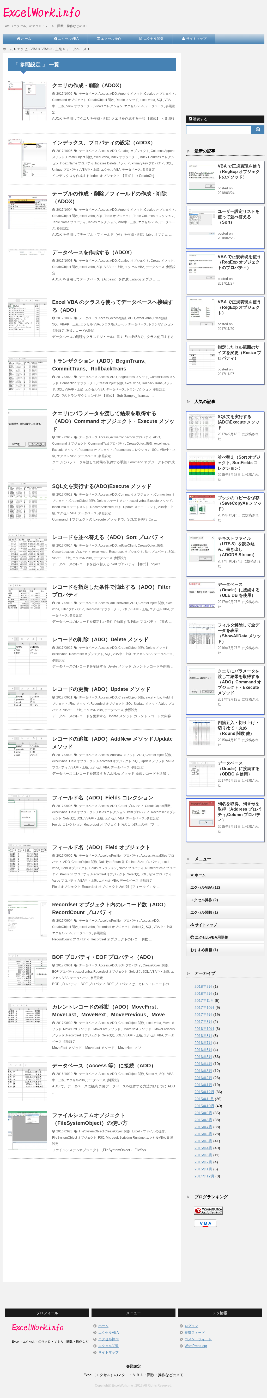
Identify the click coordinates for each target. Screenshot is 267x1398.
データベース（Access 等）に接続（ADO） (104, 1065)
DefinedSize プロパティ (143, 862)
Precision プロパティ (75, 874)
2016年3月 (203, 1071)
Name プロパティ (131, 868)
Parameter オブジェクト (95, 450)
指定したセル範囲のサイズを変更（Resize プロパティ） (239, 352)
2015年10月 (204, 1106)
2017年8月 (203, 1021)
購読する (200, 119)
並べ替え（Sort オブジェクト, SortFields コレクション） (239, 462)
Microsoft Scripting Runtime (125, 1137)
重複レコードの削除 (80, 330)
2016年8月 (203, 1036)
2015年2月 (203, 1162)
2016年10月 (204, 1029)
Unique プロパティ (65, 169)
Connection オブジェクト (78, 383)
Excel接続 (160, 318)
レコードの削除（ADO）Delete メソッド (100, 639)
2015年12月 (204, 1092)
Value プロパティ (64, 880)
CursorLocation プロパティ (71, 552)
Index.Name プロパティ (77, 163)
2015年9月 (203, 1113)
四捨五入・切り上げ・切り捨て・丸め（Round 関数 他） (238, 728)
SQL (160, 100)
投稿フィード (195, 1333)
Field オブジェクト (82, 761)
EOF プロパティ (63, 971)
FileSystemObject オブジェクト (74, 1137)
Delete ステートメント (113, 501)
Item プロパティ (138, 812)
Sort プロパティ (156, 552)
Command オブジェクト (69, 100)
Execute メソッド (64, 450)
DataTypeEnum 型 (112, 862)
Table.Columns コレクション (153, 216)
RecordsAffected (102, 507)
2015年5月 (203, 1141)
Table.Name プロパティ (69, 222)
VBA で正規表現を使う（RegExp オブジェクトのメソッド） (239, 171)
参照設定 (148, 169)
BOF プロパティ (129, 965)
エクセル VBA (134, 106)
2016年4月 (203, 1064)
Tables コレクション (101, 222)
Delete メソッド (127, 100)
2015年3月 (203, 1155)
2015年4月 (203, 1148)
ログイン (191, 1326)
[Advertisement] (92, 1214)
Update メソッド (146, 704)
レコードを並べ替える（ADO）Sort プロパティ (108, 537)
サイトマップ (108, 1352)
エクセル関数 (108, 1346)
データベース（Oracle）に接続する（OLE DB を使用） (239, 590)
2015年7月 (203, 1127)
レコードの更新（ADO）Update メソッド (101, 689)
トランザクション (160, 324)
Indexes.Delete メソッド (112, 163)
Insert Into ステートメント (70, 507)
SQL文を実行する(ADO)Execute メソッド (101, 486)
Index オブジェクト (124, 157)
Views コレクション (108, 106)
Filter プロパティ (72, 609)
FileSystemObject (91, 1131)
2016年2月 (203, 1078)
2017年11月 (204, 1000)
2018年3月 (203, 986)
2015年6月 (203, 1134)
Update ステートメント (139, 507)
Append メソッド (130, 93)
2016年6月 (203, 1050)
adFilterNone (119, 603)
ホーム (103, 1326)
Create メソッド (162, 260)
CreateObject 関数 (101, 100)
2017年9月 (203, 1014)
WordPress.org (196, 1346)
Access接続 (118, 318)
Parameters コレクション (132, 450)
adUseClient (127, 545)
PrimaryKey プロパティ (147, 163)
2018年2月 (203, 993)
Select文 (69, 818)
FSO (101, 1137)
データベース (88, 93)
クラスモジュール (113, 324)
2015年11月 (204, 1099)
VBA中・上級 (90, 169)
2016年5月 (203, 1057)
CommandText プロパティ (106, 443)
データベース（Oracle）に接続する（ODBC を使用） (239, 768)
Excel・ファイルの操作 (148, 1131)
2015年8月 (203, 1120)
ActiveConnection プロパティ (130, 437)
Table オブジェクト (118, 216)
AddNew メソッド (123, 755)
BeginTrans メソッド (133, 377)
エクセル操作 (108, 1339)
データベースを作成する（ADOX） (93, 252)
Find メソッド (79, 704)
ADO (113, 93)
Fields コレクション (111, 812)
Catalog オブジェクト (159, 93)
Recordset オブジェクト (126, 552)
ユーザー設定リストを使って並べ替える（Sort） (238, 217)
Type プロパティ (160, 874)
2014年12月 (204, 1176)
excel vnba (147, 100)
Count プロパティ (130, 806)
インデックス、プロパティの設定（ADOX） (104, 142)
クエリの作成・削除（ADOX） (88, 85)
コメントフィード (198, 1339)
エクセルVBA (75, 1080)
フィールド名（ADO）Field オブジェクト (101, 847)
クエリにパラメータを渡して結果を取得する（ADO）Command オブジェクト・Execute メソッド (113, 421)
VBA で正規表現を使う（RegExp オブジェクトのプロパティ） (239, 262)
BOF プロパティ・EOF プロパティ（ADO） (104, 957)
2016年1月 (203, 1085)
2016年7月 (203, 1043)
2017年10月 (204, 1007)
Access (104, 93)
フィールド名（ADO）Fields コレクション (102, 797)
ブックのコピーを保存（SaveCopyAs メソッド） (240, 503)
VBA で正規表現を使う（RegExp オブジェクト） (239, 307)
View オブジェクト (79, 106)
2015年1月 (203, 1169)
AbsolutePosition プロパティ (119, 855)
